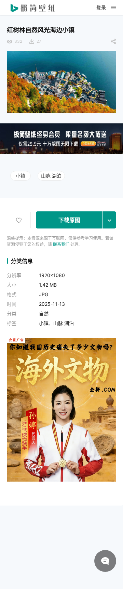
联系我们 (61, 244)
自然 (44, 313)
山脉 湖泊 (51, 176)
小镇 (20, 176)
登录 (101, 7)
